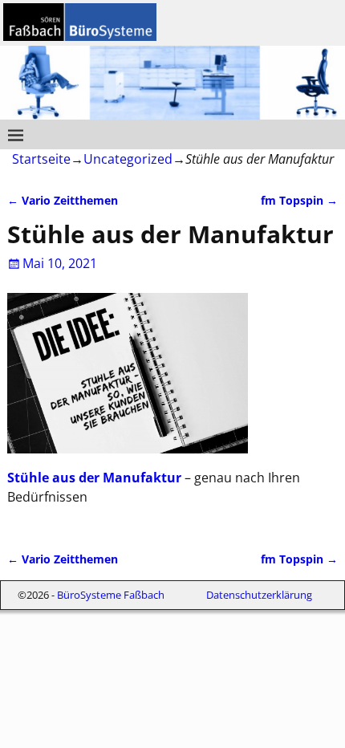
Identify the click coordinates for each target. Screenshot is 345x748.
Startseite (41, 159)
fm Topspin (299, 200)
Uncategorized (127, 159)
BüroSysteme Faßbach (110, 594)
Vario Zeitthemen (62, 200)
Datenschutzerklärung (259, 594)
